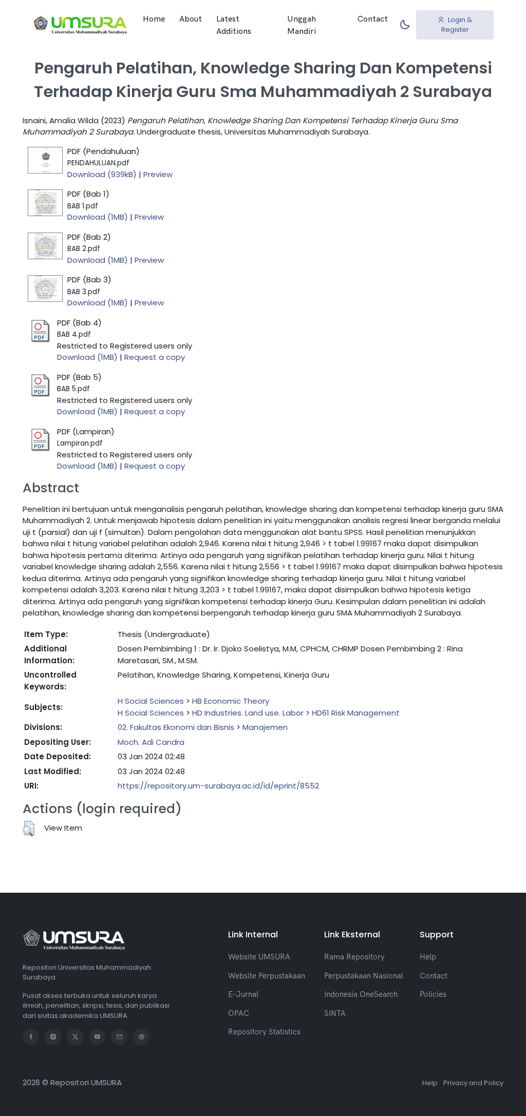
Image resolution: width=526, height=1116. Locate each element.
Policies (433, 994)
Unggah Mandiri (301, 24)
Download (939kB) (102, 174)
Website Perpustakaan (266, 975)
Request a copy (154, 357)
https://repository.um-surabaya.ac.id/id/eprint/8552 (218, 785)
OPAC (238, 1013)
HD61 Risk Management (356, 712)
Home (154, 18)
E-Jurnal (243, 994)
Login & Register (457, 25)
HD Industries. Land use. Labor (248, 712)
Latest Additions (233, 24)
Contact (373, 18)
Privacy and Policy (473, 1083)
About (190, 18)
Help (428, 956)
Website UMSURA (259, 956)
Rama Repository (354, 956)
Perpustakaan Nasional (363, 975)
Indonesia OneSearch (361, 994)
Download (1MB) (97, 216)
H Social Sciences (151, 701)
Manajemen (265, 727)
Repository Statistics (264, 1031)
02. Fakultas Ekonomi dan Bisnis (176, 727)
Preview (158, 174)
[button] (28, 828)
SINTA (335, 1013)
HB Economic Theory (230, 701)
